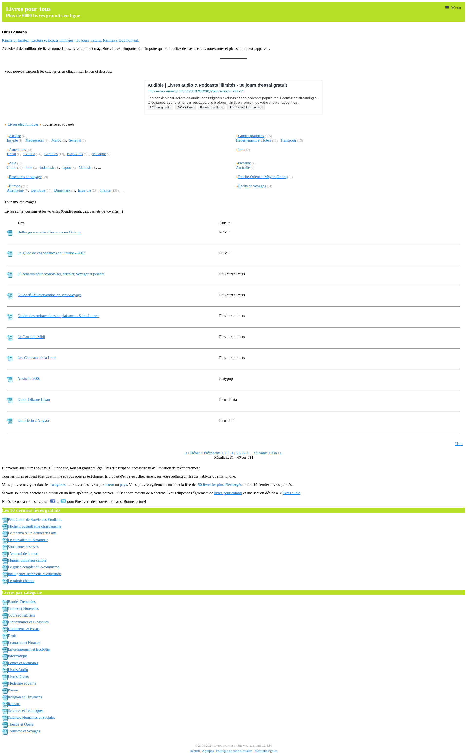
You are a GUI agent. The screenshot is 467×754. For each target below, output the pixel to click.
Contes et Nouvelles (23, 608)
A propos (208, 751)
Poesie (13, 690)
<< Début (192, 453)
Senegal (75, 140)
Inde (28, 167)
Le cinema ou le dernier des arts (32, 533)
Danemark (62, 190)
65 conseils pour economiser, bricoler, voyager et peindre (61, 274)
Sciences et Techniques (25, 711)
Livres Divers (18, 676)
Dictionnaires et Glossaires (28, 622)
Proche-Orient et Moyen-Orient (262, 177)
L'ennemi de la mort (23, 553)
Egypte (12, 140)
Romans (14, 704)
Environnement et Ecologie (29, 649)
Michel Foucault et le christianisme (34, 526)
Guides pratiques (251, 136)
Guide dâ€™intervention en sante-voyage (49, 295)
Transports (288, 140)
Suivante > (262, 453)
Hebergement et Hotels (253, 140)
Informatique (17, 656)
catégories (58, 485)
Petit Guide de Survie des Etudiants (35, 519)
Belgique (38, 190)
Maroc (56, 140)
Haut (459, 444)
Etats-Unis (75, 154)
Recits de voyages (252, 186)
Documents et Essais (23, 629)
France (105, 190)
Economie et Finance (24, 642)
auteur (109, 485)
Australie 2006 (29, 379)
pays (123, 485)
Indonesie (47, 167)
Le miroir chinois (21, 581)
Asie (12, 163)
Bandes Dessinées (22, 602)
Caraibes (51, 154)
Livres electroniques (23, 124)
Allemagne (15, 190)
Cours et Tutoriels (21, 615)
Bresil (11, 154)
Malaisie (85, 167)
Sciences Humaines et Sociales (31, 717)
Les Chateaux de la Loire (37, 358)
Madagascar (34, 140)
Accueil (195, 751)
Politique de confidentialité (234, 751)
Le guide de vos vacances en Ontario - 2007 (51, 253)
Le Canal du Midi (31, 337)
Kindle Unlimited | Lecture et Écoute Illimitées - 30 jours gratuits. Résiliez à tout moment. (70, 40)
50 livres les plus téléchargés (220, 485)
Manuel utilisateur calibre (27, 560)
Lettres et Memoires (23, 663)
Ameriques (17, 149)
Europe (14, 186)
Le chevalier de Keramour (28, 540)
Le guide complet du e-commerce (33, 567)
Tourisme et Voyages (24, 731)
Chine (11, 167)
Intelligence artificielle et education (34, 574)
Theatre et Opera (21, 724)
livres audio (291, 493)
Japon (66, 167)
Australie (243, 167)
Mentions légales (265, 751)
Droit (12, 636)
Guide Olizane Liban (34, 399)
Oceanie (244, 163)
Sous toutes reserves (23, 547)
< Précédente (211, 453)
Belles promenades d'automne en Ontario (49, 232)
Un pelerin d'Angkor (33, 420)
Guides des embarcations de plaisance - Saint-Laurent (58, 316)
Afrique (15, 136)
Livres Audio (18, 670)
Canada (29, 154)
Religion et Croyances (25, 697)
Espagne (84, 190)
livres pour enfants (228, 493)
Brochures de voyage (25, 177)
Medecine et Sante (22, 683)
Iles (240, 149)
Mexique (99, 154)
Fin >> (277, 453)
